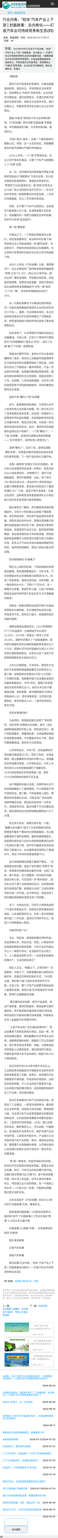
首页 (10, 12)
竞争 (36, 1281)
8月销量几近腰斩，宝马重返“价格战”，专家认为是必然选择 (15, 1312)
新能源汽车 (20, 12)
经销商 (18, 1281)
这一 (31, 1281)
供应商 (25, 1281)
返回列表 (43, 1305)
